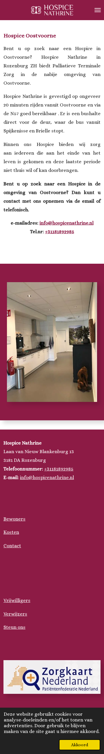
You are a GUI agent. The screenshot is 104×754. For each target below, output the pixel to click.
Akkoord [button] (79, 744)
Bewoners (14, 519)
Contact (12, 545)
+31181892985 (59, 231)
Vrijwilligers (16, 600)
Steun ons (14, 627)
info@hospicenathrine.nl (67, 223)
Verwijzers (15, 614)
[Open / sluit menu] (97, 10)
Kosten (11, 532)
